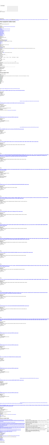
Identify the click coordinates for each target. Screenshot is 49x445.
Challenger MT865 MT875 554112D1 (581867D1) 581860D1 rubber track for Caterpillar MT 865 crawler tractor (16, 252)
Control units (46, 19)
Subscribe (1, 109)
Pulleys (31, 19)
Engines (26, 19)
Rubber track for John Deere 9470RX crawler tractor (6, 419)
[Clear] (0, 25)
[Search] (12, 8)
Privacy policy (6, 435)
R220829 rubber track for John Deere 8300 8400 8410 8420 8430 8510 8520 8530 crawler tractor (14, 184)
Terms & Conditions (2, 435)
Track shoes (20, 19)
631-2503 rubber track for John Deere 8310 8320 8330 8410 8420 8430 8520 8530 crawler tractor (14, 305)
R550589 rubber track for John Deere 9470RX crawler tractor (9, 368)
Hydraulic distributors (42, 19)
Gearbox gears (23, 19)
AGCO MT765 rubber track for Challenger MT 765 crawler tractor (7, 422)
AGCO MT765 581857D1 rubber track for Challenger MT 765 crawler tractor (11, 211)
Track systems (16, 19)
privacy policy (9, 414)
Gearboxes (33, 19)
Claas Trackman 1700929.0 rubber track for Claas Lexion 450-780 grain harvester (12, 90)
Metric (2, 434)
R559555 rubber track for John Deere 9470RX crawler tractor (9, 392)
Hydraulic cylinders (37, 19)
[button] (24, 15)
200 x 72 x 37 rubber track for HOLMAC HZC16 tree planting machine (10, 356)
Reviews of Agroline (13, 435)
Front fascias (28, 19)
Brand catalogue (18, 435)
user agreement (14, 414)
